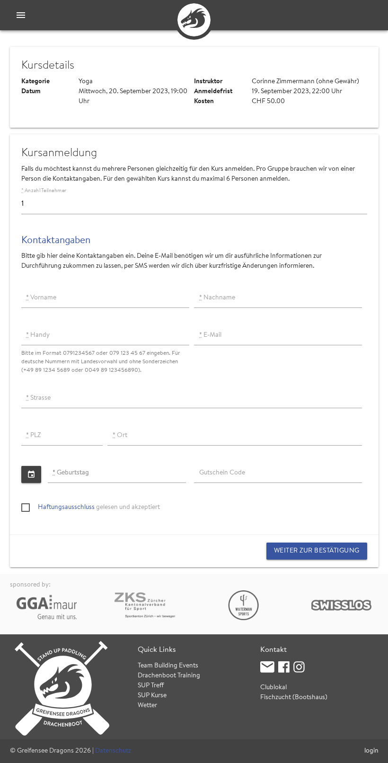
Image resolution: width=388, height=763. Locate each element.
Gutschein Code (222, 473)
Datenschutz (113, 751)
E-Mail (210, 335)
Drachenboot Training (169, 676)
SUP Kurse (152, 696)
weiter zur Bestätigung (317, 551)
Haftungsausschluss (66, 507)
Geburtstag (71, 473)
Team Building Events (168, 666)
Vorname (41, 298)
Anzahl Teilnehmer (43, 190)
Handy (38, 335)
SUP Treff (151, 686)
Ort (120, 435)
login (371, 751)
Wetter (147, 705)
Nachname (217, 298)
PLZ (33, 435)
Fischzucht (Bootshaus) (293, 697)
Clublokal (273, 687)
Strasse (38, 398)
